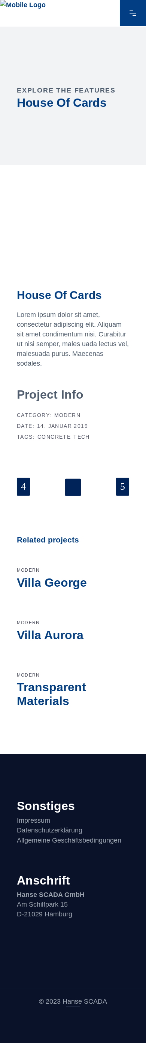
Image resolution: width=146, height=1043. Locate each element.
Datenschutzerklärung (49, 830)
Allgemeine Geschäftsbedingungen (69, 840)
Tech (81, 436)
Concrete (54, 436)
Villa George (52, 582)
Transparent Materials (51, 694)
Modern (67, 415)
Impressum (33, 820)
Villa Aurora (50, 635)
